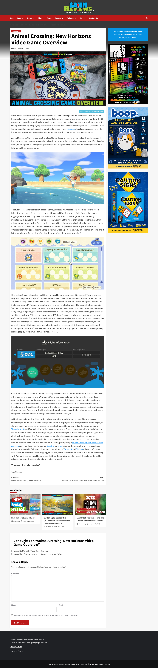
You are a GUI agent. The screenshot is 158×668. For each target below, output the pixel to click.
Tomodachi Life (18, 429)
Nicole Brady (82, 524)
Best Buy (51, 446)
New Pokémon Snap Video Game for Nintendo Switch (40, 554)
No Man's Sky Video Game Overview (33, 551)
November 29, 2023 (94, 524)
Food (19, 18)
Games (14, 512)
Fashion (58, 18)
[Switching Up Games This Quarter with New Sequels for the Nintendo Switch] (57, 504)
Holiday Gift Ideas (89, 509)
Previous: (26, 479)
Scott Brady (16, 521)
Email (61, 605)
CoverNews (93, 664)
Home (12, 18)
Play (40, 18)
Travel (49, 18)
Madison (16, 48)
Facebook (68, 449)
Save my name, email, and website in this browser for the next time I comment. (46, 615)
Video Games (16, 31)
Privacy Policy (16, 647)
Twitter (79, 449)
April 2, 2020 (25, 48)
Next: (83, 479)
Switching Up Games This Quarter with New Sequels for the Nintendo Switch (57, 521)
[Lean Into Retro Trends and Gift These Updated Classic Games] (90, 504)
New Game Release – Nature (23, 518)
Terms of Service (17, 651)
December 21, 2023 (59, 527)
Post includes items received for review (91, 111)
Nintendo (71, 129)
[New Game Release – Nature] (25, 504)
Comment (15, 573)
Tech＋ (30, 18)
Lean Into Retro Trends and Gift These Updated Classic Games (90, 519)
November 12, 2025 (28, 521)
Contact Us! (93, 18)
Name (14, 605)
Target (60, 446)
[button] (147, 18)
